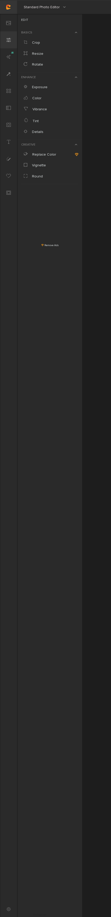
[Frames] (8, 192)
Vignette (38, 165)
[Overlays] (8, 107)
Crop (35, 42)
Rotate (37, 64)
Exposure (39, 87)
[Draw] (8, 158)
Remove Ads (51, 245)
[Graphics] (8, 175)
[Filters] (8, 90)
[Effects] (8, 73)
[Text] (8, 141)
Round (37, 176)
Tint (35, 121)
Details (37, 132)
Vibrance (39, 109)
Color (36, 98)
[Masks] (8, 124)
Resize (37, 53)
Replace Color (43, 154)
